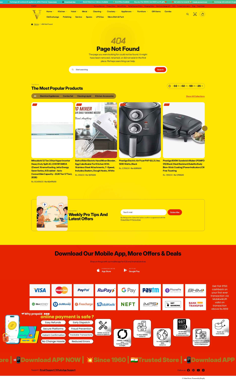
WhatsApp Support (66, 370)
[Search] (73, 69)
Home (36, 24)
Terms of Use (136, 220)
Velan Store (187, 378)
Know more (33, 2)
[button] (187, 14)
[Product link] (52, 142)
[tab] (35, 96)
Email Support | (48, 370)
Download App (50, 2)
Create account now (180, 2)
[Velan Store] (37, 14)
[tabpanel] (118, 143)
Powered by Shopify (198, 378)
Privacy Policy (125, 220)
